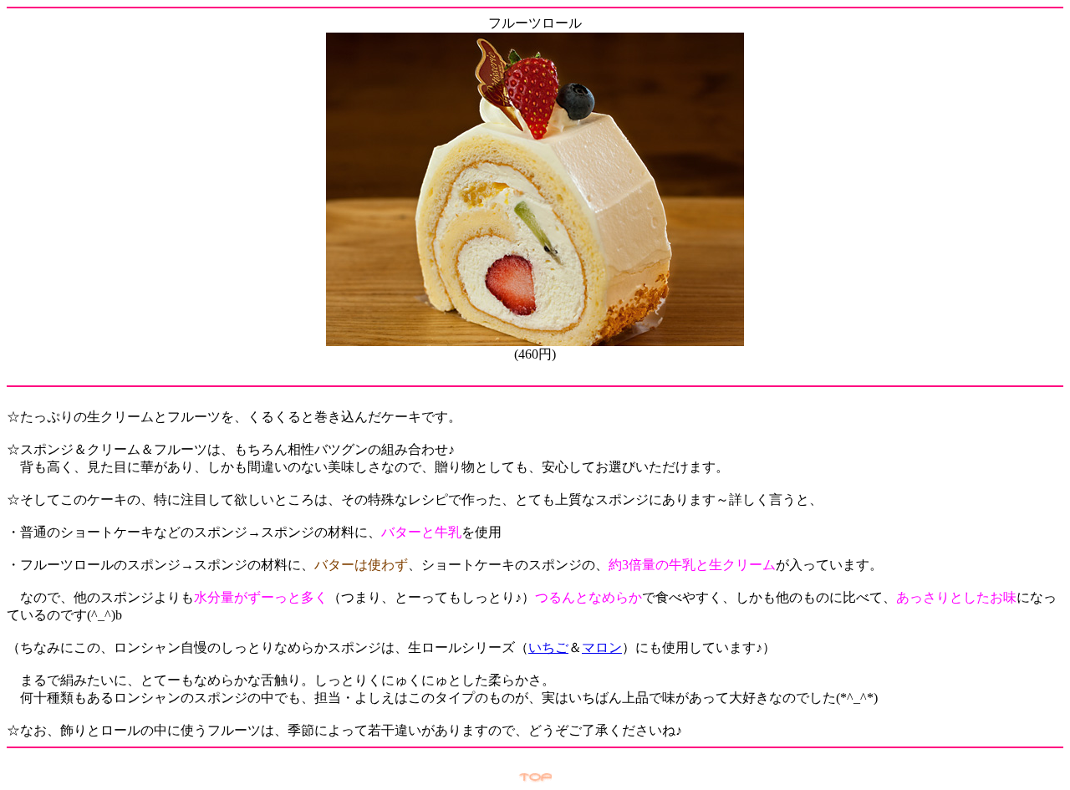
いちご (548, 647)
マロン (602, 647)
